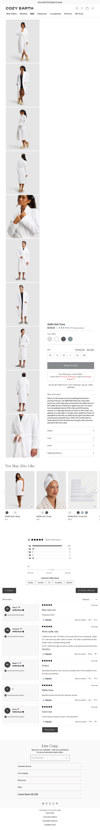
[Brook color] (86, 512)
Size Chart (90, 350)
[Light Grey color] (15, 512)
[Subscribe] (66, 757)
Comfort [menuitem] (41, 583)
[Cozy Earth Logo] (19, 8)
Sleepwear (42, 13)
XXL (84, 355)
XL (78, 355)
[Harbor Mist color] (82, 512)
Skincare (68, 13)
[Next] (95, 490)
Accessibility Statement (50, 821)
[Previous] (4, 490)
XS (50, 355)
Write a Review (89, 591)
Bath (32, 13)
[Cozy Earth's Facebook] (47, 804)
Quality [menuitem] (30, 583)
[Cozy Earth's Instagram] (43, 804)
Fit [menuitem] (49, 583)
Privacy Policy (50, 813)
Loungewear (55, 13)
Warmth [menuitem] (69, 583)
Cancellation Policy (50, 824)
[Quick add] (32, 506)
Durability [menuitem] (58, 583)
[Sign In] (82, 8)
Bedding (23, 13)
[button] (77, 8)
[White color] (11, 512)
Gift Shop (79, 13)
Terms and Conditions (50, 817)
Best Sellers (11, 13)
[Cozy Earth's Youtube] (53, 804)
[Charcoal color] (6, 512)
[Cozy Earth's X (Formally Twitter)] (50, 804)
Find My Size (80, 350)
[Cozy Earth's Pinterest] (57, 804)
